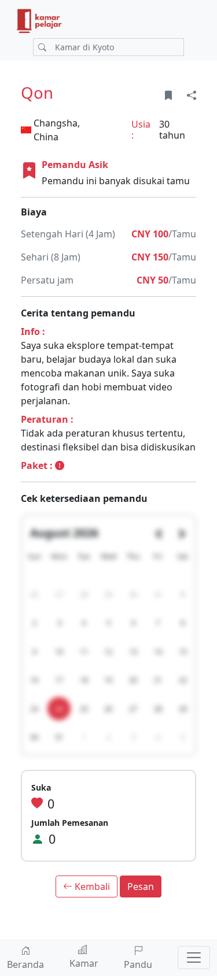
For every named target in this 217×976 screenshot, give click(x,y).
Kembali (91, 886)
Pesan (140, 886)
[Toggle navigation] (194, 957)
